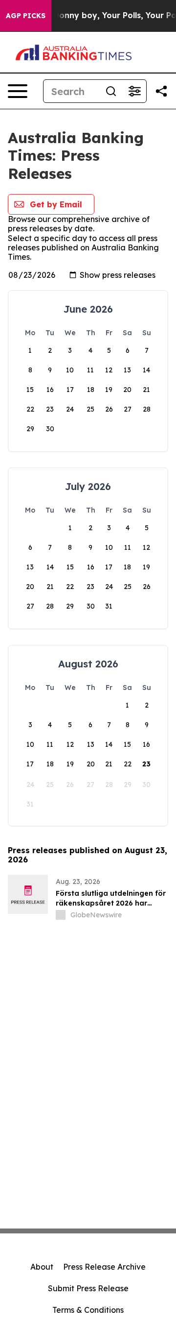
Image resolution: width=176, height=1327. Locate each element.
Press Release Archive (104, 1267)
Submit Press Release (88, 1288)
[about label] (61, 915)
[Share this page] (161, 91)
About (41, 1267)
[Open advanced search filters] (134, 91)
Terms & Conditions (88, 1310)
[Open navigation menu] (17, 91)
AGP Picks (25, 15)
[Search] (111, 91)
